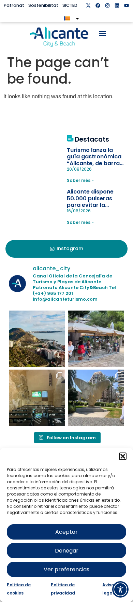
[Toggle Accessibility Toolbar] (120, 589)
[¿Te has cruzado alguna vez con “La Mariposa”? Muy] (96, 398)
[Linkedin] (117, 5)
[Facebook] (98, 5)
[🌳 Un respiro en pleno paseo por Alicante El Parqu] (96, 339)
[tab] (66, 249)
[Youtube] (126, 5)
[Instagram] (107, 5)
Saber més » (80, 180)
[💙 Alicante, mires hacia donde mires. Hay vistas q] (37, 339)
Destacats (92, 139)
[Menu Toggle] (102, 33)
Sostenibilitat (43, 5)
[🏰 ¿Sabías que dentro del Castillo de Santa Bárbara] (37, 398)
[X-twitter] (88, 5)
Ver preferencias (66, 569)
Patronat (14, 5)
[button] (122, 456)
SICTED (69, 5)
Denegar (66, 551)
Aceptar (66, 532)
